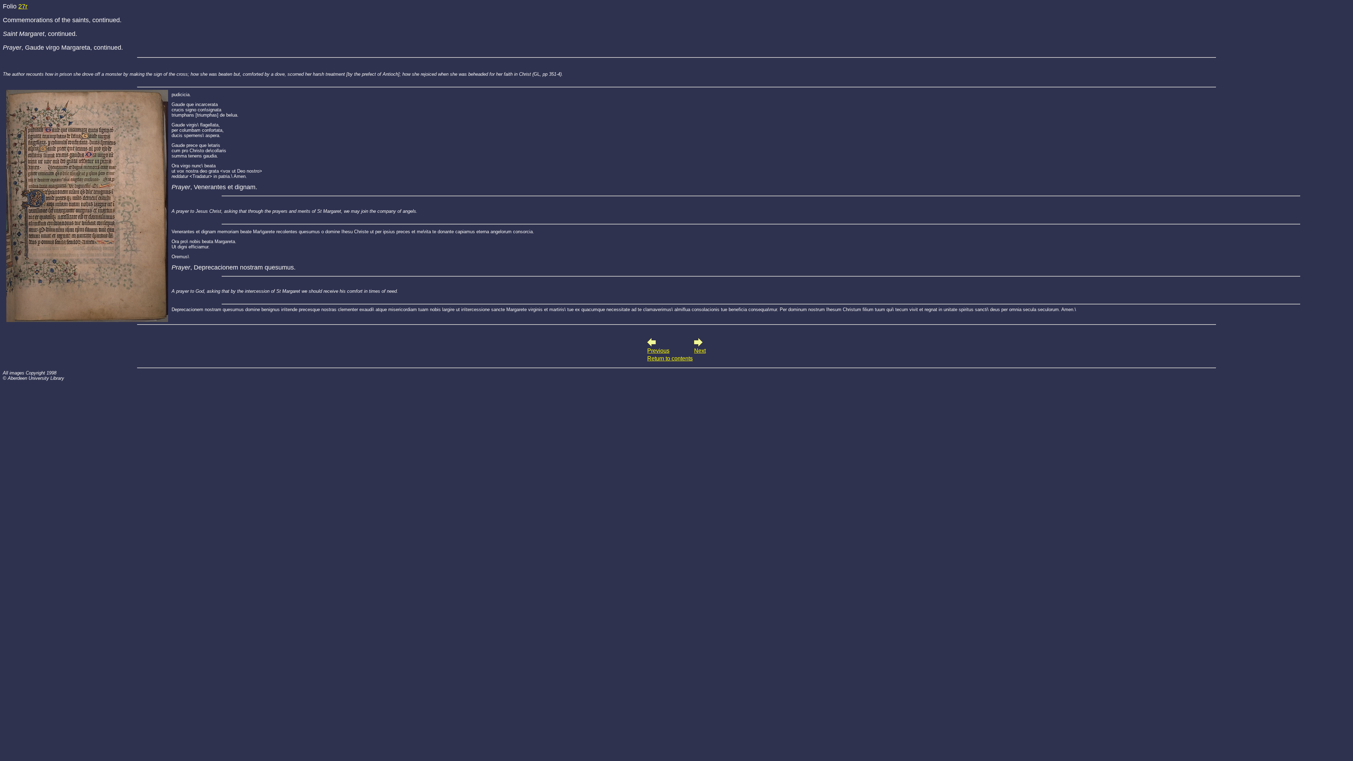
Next (700, 351)
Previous (658, 351)
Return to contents (670, 358)
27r (22, 6)
